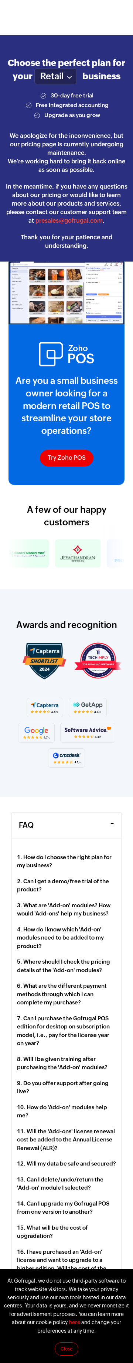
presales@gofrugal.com (69, 220)
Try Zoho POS (67, 457)
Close (66, 1349)
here (74, 1322)
